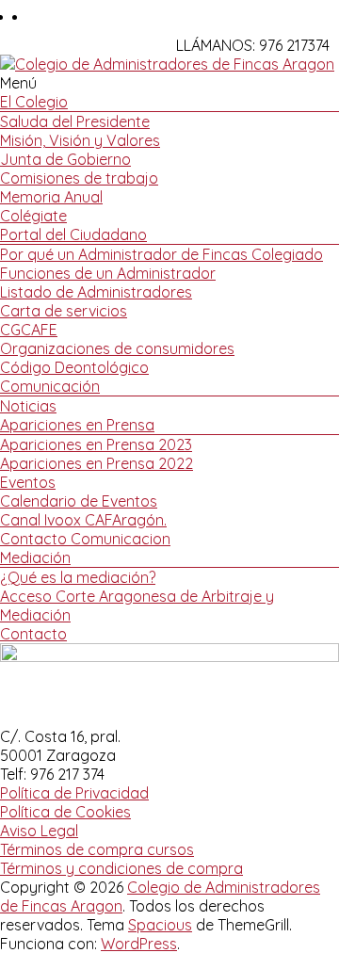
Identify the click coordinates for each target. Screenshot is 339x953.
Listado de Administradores (96, 292)
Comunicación (50, 386)
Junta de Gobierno (65, 159)
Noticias (28, 405)
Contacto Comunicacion (85, 538)
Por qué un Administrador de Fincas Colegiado (161, 254)
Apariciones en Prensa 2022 (96, 463)
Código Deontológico (74, 367)
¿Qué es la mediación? (77, 577)
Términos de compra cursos (97, 849)
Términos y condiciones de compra (121, 868)
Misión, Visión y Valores (80, 140)
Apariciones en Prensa (77, 424)
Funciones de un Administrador (108, 273)
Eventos (28, 482)
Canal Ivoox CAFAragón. (83, 519)
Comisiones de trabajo (79, 178)
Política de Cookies (65, 811)
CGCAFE (28, 329)
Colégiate (33, 215)
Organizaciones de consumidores (117, 348)
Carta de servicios (63, 310)
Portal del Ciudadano (73, 234)
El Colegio (34, 101)
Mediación (35, 557)
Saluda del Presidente (75, 121)
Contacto (33, 633)
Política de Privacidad (74, 792)
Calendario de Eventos (78, 501)
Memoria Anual (51, 196)
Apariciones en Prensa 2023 (96, 444)
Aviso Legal (39, 830)
